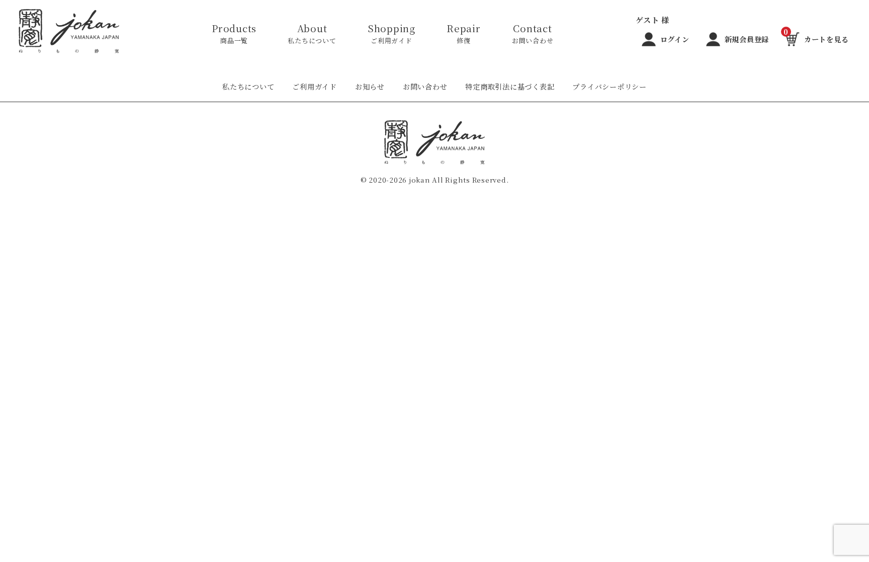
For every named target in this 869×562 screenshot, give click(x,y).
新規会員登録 (747, 39)
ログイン (674, 39)
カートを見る (816, 37)
